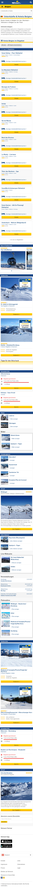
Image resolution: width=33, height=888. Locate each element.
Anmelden (4, 821)
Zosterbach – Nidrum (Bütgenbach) (14, 223)
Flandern (11, 190)
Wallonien (11, 71)
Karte (4, 45)
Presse (3, 868)
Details (16, 64)
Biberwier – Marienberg (8, 731)
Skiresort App (5, 837)
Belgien (6, 71)
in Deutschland (11, 714)
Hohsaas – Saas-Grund (8, 393)
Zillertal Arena (5, 374)
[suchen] (30, 2)
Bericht (16, 388)
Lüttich (15, 105)
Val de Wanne (6, 121)
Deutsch (7, 855)
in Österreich (11, 306)
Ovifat (4, 104)
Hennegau (16, 71)
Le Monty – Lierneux (9, 154)
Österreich (3, 375)
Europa (3, 71)
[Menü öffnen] (2, 2)
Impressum (4, 864)
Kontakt (3, 860)
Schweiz (3, 394)
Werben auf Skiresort (7, 871)
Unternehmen (21, 864)
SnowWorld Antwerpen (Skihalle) (13, 188)
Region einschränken (15, 45)
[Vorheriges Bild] (2, 260)
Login (18, 868)
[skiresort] (16, 2)
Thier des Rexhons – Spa (10, 171)
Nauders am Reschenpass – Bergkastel (13, 750)
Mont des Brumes (8, 137)
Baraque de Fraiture (9, 87)
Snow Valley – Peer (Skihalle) (12, 53)
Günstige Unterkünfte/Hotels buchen (16, 61)
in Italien (13, 673)
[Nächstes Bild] (31, 260)
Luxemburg (16, 88)
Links (18, 860)
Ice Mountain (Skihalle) (10, 70)
